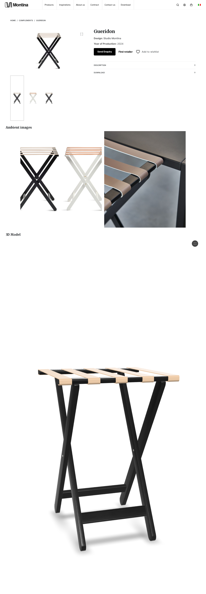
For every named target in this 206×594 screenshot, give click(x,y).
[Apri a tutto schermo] (195, 243)
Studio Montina (112, 38)
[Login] (184, 5)
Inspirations (64, 4)
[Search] (178, 5)
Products (49, 4)
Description (100, 65)
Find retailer (126, 51)
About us (80, 4)
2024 (120, 43)
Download (126, 4)
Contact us (110, 4)
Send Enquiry (104, 51)
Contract (94, 4)
